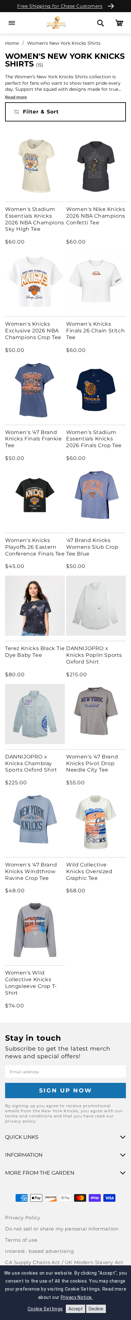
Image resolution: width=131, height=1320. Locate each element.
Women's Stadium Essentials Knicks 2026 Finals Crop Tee (94, 439)
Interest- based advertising (39, 1251)
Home (12, 43)
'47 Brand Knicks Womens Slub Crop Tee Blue (92, 547)
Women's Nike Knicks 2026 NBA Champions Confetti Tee (95, 216)
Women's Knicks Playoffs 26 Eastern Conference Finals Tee (35, 547)
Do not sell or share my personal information (61, 1229)
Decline (96, 1308)
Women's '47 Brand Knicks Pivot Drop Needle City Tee (92, 763)
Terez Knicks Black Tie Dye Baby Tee (35, 651)
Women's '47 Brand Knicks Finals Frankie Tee (33, 439)
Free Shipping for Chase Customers (60, 6)
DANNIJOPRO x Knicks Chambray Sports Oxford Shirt (31, 763)
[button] (12, 23)
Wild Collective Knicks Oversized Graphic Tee (89, 871)
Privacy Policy (22, 1218)
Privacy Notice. (77, 1297)
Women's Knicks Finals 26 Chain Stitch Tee (95, 330)
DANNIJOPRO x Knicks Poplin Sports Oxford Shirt (94, 655)
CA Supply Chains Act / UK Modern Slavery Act (64, 1262)
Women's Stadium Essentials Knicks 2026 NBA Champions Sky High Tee (34, 219)
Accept (75, 1308)
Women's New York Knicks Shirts (63, 43)
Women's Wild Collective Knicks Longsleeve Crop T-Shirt (31, 983)
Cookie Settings (45, 1308)
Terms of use (21, 1240)
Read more (16, 97)
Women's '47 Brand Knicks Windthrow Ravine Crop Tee (31, 871)
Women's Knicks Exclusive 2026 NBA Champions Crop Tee (33, 330)
